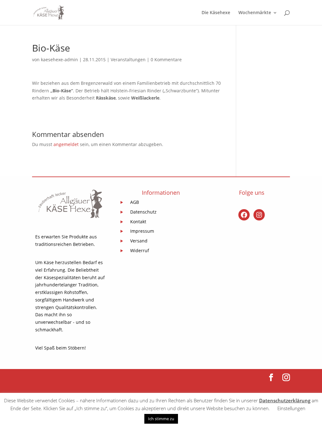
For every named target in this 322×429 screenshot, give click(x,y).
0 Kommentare (166, 59)
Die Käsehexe (216, 12)
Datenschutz (143, 212)
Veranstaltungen (128, 59)
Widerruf (139, 250)
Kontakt (138, 222)
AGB (134, 202)
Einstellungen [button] (291, 408)
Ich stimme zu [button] (161, 418)
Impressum (142, 231)
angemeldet (66, 144)
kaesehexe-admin (59, 59)
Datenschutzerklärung (284, 400)
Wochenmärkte (254, 12)
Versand (138, 241)
